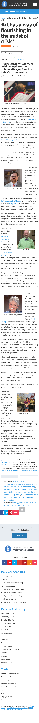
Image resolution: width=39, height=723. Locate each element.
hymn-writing (9, 489)
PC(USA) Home (6, 576)
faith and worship (29, 487)
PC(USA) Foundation (8, 586)
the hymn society (27, 495)
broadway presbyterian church (19, 484)
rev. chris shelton (30, 492)
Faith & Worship (6, 46)
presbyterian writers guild (13, 492)
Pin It (10, 511)
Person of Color (6, 646)
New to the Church (7, 613)
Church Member (7, 626)
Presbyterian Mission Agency (11, 592)
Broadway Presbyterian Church (5, 239)
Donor (3, 636)
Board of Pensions (7, 579)
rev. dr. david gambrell (12, 495)
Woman (4, 656)
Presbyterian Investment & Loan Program (16, 589)
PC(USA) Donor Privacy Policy (17, 708)
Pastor (3, 643)
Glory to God (13, 203)
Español (4, 690)
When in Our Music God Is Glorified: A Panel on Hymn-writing (21, 497)
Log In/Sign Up (6, 696)
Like (2, 511)
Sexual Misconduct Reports (11, 687)
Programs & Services (8, 677)
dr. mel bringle (16, 487)
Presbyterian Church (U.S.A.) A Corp (14, 602)
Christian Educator (8, 620)
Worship (26, 505)
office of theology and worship (26, 489)
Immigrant (5, 639)
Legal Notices (17, 709)
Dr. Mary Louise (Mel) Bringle (11, 201)
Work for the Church (8, 683)
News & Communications (10, 674)
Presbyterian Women (8, 599)
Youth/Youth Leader (8, 662)
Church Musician (7, 630)
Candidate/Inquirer (8, 617)
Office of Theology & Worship (11, 140)
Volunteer (4, 653)
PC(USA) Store (6, 680)
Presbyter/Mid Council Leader (12, 649)
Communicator (6, 633)
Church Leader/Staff (8, 623)
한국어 (3, 693)
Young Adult (5, 659)
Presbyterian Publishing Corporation (14, 596)
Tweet (6, 511)
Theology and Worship (20, 503)
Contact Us (19, 535)
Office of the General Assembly (12, 583)
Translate (20, 59)
